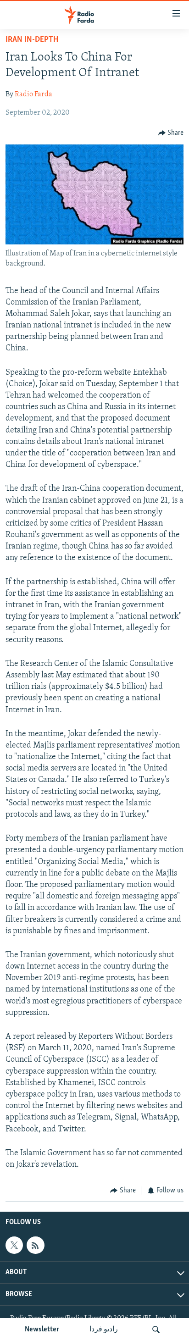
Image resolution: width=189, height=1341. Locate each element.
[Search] (156, 1329)
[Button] (171, 133)
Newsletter (42, 1329)
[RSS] (35, 1245)
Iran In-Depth (32, 40)
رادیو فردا (103, 1329)
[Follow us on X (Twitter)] (14, 1245)
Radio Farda (33, 94)
